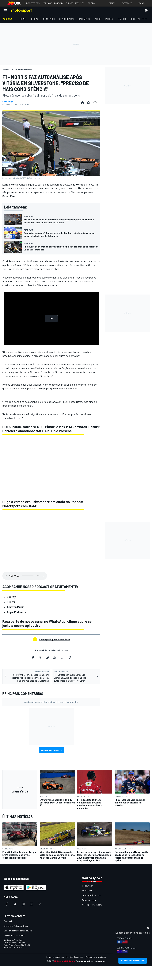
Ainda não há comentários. (51, 701)
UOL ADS (91, 3)
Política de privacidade (96, 957)
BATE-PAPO (127, 3)
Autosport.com (89, 900)
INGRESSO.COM (33, 3)
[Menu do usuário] (146, 11)
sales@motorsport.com (14, 935)
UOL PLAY (79, 3)
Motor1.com (87, 890)
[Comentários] (95, 103)
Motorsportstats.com (92, 904)
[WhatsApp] (47, 657)
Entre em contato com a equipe (18, 930)
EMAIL (141, 3)
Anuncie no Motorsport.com (16, 926)
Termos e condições (55, 957)
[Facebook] (33, 657)
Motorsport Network (64, 961)
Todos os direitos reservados (90, 961)
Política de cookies (74, 957)
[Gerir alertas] (70, 657)
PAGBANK (58, 3)
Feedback (8, 921)
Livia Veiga (7, 102)
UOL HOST (47, 3)
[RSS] (40, 904)
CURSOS (69, 3)
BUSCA (112, 3)
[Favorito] (88, 103)
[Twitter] (40, 657)
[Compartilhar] (83, 103)
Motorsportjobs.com (91, 895)
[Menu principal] (5, 10)
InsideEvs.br (87, 885)
